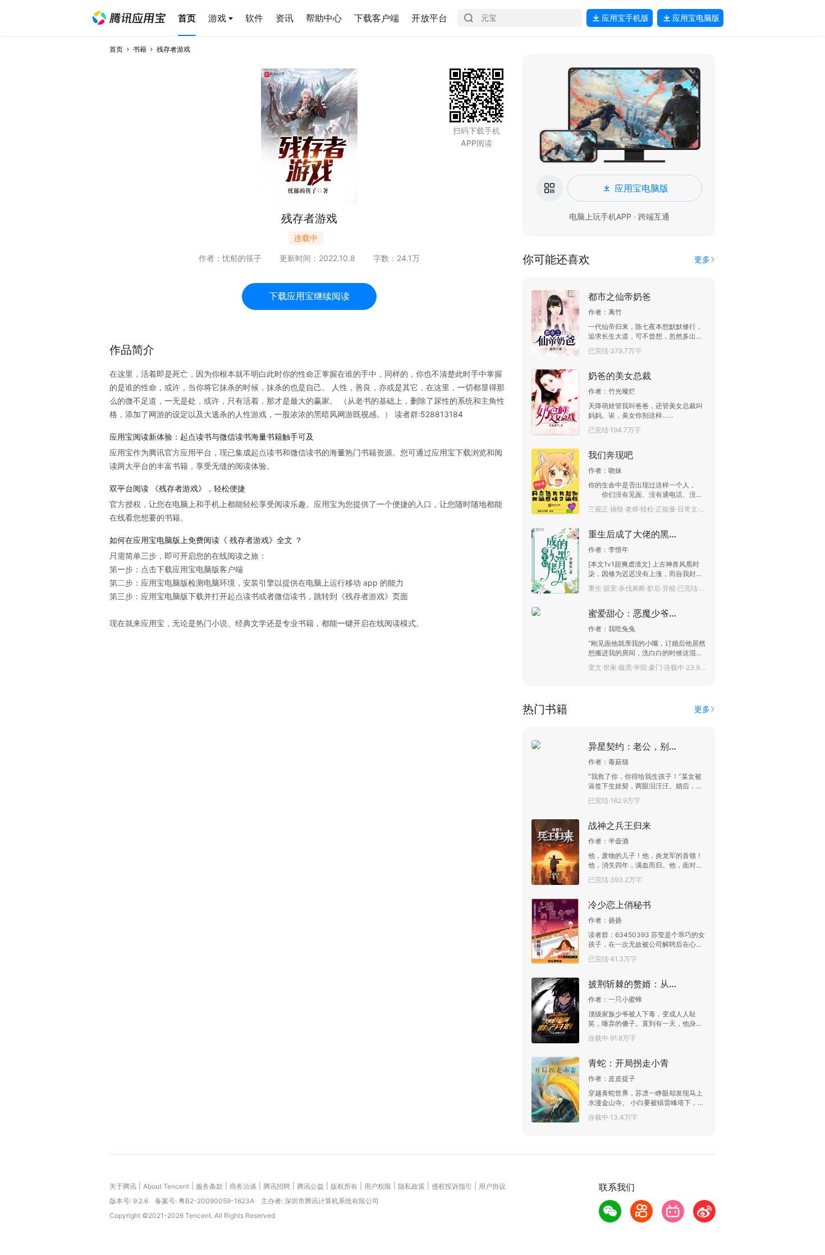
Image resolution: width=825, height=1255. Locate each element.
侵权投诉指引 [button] (452, 1186)
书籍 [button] (139, 49)
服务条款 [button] (209, 1186)
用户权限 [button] (377, 1186)
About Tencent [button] (166, 1186)
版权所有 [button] (344, 1186)
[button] (129, 18)
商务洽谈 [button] (243, 1186)
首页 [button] (116, 49)
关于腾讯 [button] (122, 1186)
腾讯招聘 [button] (276, 1186)
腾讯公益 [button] (310, 1186)
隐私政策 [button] (411, 1186)
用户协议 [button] (492, 1186)
